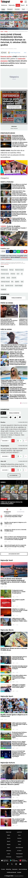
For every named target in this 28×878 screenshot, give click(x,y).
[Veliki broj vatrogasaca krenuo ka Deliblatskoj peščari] (14, 492)
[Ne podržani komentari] (19, 417)
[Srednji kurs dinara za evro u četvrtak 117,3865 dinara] (14, 639)
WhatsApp (24, 257)
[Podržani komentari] (15, 417)
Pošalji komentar (17, 297)
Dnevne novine (6, 56)
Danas (8, 277)
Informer (13, 273)
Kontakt (19, 872)
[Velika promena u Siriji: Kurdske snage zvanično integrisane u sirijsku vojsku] (6, 622)
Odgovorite (5, 440)
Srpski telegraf (18, 285)
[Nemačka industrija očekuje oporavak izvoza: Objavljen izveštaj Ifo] (6, 669)
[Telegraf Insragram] (16, 864)
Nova (2, 285)
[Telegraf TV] (20, 864)
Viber (2, 259)
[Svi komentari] (10, 417)
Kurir (18, 273)
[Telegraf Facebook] (7, 864)
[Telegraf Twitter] (11, 864)
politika (3, 277)
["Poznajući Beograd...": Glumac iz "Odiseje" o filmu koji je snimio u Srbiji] (6, 804)
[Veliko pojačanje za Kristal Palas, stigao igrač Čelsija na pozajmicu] (6, 726)
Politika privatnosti (11, 872)
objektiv (17, 281)
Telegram (8, 259)
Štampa (11, 269)
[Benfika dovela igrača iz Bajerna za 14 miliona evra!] (14, 705)
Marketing (8, 869)
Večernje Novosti (5, 281)
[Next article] (27, 439)
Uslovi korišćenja (4, 264)
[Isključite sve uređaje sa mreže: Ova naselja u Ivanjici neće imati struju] (6, 612)
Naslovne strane (19, 269)
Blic (12, 281)
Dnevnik (14, 277)
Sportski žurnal (9, 285)
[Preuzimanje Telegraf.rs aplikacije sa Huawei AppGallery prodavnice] (23, 860)
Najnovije (7, 560)
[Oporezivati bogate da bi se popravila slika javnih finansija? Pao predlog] (6, 660)
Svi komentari (14, 475)
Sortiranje (4, 417)
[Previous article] (1, 439)
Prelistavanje (4, 269)
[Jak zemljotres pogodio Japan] (6, 603)
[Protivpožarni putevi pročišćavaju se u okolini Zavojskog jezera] (6, 594)
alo (22, 273)
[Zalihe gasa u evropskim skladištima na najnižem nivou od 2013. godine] (6, 688)
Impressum (15, 869)
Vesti (2, 31)
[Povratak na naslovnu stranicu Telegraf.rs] (5, 2)
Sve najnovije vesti (14, 553)
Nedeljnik (3, 289)
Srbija (6, 31)
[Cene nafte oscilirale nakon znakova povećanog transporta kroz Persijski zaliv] (6, 679)
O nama (3, 869)
